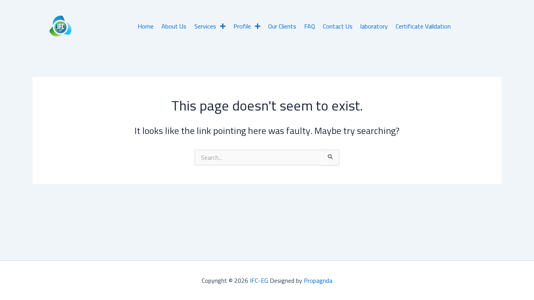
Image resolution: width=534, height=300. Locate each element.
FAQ (309, 26)
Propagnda (318, 280)
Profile (242, 26)
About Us (173, 26)
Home (146, 26)
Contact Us (338, 26)
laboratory (374, 26)
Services (205, 26)
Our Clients (282, 26)
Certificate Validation (423, 26)
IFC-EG (259, 280)
